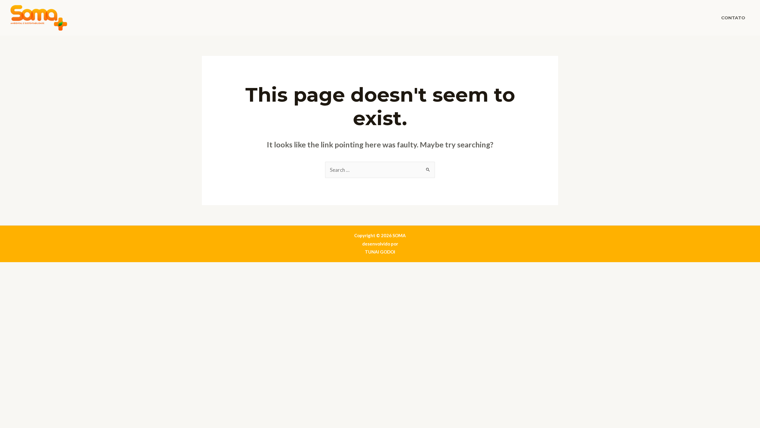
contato (733, 18)
